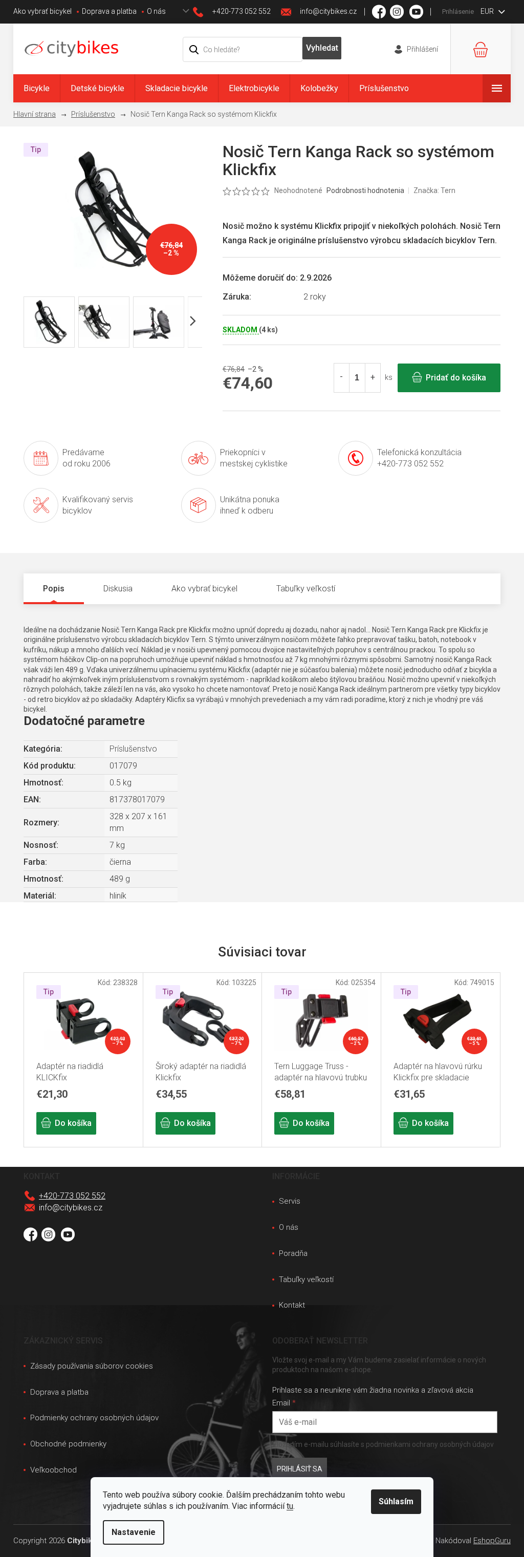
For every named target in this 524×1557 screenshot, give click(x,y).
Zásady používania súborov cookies (91, 1366)
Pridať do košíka (456, 377)
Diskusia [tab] (118, 588)
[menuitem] (36, 88)
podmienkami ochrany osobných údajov (430, 1444)
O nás (156, 11)
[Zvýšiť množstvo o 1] (372, 378)
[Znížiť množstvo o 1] (342, 378)
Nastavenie (134, 1532)
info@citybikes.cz (70, 1207)
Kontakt (292, 1305)
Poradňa (293, 1253)
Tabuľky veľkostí (306, 1279)
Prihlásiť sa (299, 1469)
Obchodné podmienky (68, 1443)
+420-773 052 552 (72, 1196)
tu (290, 1506)
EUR (488, 11)
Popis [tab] (53, 588)
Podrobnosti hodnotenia (365, 190)
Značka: (434, 190)
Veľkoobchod (53, 1470)
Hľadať (322, 48)
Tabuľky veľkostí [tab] (305, 588)
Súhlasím (396, 1501)
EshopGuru (492, 1540)
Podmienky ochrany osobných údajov (94, 1417)
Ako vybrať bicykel (42, 11)
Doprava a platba (109, 11)
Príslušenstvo (133, 749)
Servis (289, 1201)
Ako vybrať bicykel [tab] (204, 588)
